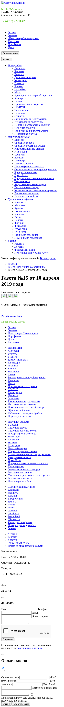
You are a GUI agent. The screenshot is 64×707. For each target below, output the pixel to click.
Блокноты (20, 202)
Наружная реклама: (19, 421)
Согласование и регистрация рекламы (35, 169)
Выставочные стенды (26, 187)
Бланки (18, 86)
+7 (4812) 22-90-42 (13, 21)
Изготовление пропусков (28, 122)
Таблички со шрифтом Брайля (31, 130)
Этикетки (19, 116)
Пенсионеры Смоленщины (23, 333)
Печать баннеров (23, 163)
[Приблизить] (15, 296)
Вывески (19, 139)
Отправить (8, 639)
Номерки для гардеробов (28, 237)
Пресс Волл (21, 175)
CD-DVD (19, 107)
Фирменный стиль (24, 249)
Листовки (19, 68)
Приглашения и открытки (28, 104)
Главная (12, 263)
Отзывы (12, 35)
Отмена (6, 704)
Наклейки (20, 89)
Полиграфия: (15, 347)
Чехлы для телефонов (26, 234)
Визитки (19, 74)
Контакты (13, 41)
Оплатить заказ (10, 53)
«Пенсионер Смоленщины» (23, 38)
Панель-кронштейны (26, 196)
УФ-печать (20, 231)
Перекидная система (25, 133)
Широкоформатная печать (29, 166)
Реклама (19, 243)
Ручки (17, 217)
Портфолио (14, 44)
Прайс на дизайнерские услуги (31, 252)
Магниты (19, 205)
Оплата (12, 32)
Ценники (19, 113)
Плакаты (19, 83)
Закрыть (7, 59)
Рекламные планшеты (26, 193)
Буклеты (19, 71)
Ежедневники (22, 211)
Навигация (20, 151)
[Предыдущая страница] (4, 296)
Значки (12, 528)
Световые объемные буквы (29, 145)
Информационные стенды (29, 148)
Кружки (18, 208)
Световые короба (24, 142)
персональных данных (29, 648)
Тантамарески (22, 181)
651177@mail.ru (11, 9)
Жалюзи (19, 157)
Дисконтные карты (25, 77)
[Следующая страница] (9, 296)
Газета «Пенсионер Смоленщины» (27, 266)
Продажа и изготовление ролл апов (34, 178)
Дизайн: (12, 534)
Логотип (19, 246)
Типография (21, 110)
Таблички (19, 154)
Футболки (20, 225)
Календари (20, 80)
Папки (18, 101)
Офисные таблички (25, 127)
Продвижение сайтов (13, 321)
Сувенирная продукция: (21, 486)
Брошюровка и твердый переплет (33, 95)
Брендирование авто (25, 172)
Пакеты (18, 220)
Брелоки (19, 214)
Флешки (19, 223)
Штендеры (20, 160)
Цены (11, 47)
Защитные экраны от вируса (30, 184)
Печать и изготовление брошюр (32, 124)
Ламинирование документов (30, 119)
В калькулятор (48, 258)
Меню (17, 92)
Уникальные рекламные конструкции (35, 190)
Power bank (20, 228)
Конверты (20, 98)
